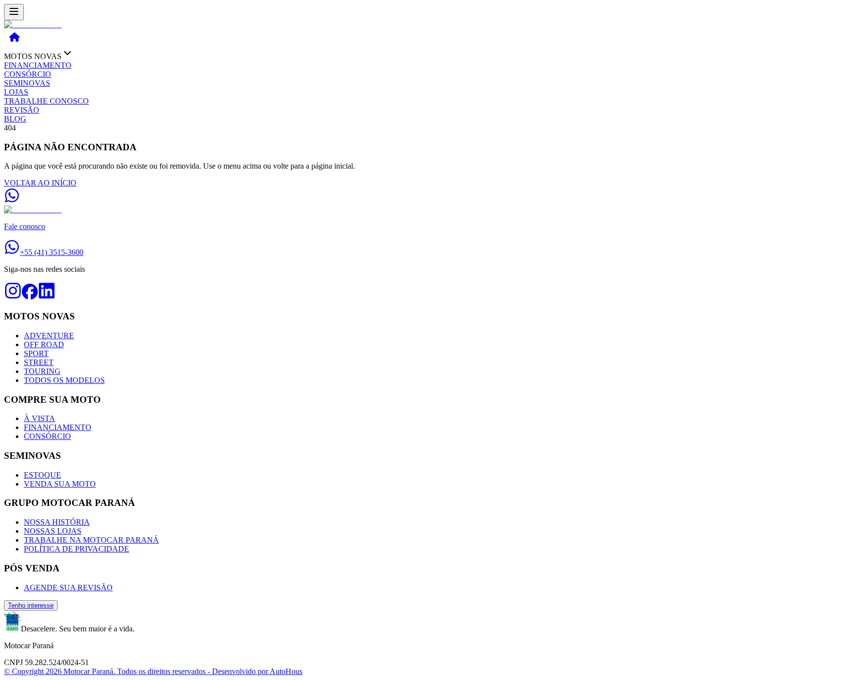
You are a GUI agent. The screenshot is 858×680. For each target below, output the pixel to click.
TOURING (42, 371)
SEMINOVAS (27, 83)
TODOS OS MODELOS (64, 380)
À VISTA (39, 418)
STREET (39, 362)
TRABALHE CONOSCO (46, 101)
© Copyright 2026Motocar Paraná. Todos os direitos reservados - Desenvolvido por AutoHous (153, 671)
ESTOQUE (42, 475)
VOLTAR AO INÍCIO (40, 183)
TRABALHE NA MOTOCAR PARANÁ (91, 540)
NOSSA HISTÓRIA (57, 522)
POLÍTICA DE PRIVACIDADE (76, 549)
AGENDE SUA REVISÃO (68, 587)
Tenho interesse (31, 605)
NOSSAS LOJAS (52, 531)
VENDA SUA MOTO (60, 484)
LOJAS (16, 92)
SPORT (36, 353)
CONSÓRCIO (27, 74)
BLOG (15, 119)
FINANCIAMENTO (38, 65)
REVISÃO (21, 110)
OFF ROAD (44, 344)
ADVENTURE (49, 335)
